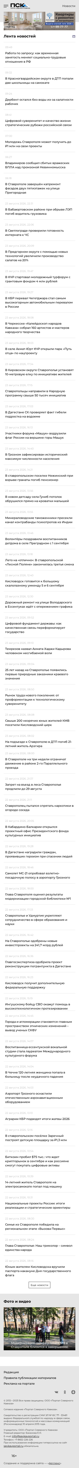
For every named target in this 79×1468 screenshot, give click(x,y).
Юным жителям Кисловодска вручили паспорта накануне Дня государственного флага (38, 1271)
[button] (8, 1328)
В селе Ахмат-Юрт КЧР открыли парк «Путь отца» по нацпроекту (38, 351)
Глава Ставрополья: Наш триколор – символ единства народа (38, 1248)
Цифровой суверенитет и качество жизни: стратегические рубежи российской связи (38, 123)
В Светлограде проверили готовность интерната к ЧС (34, 233)
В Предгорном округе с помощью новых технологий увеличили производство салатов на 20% (36, 256)
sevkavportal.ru (13, 1446)
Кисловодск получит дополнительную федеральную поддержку (34, 985)
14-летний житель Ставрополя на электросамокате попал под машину (33, 1184)
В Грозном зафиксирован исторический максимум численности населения (36, 456)
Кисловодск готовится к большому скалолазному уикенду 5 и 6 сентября (34, 583)
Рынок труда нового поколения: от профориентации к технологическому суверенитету (35, 700)
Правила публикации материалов (30, 1378)
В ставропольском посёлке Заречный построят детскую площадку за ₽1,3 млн (36, 1138)
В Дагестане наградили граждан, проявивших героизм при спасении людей (38, 854)
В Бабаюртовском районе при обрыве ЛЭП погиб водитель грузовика (38, 211)
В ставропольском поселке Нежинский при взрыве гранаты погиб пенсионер (39, 478)
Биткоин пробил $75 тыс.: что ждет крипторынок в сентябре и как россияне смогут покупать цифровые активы (37, 1161)
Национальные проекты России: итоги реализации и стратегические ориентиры (37, 1205)
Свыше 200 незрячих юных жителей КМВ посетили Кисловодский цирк (37, 723)
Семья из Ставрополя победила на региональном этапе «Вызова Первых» (35, 1226)
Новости (68, 6)
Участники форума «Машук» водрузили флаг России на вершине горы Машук (35, 435)
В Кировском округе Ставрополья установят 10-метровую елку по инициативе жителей (39, 372)
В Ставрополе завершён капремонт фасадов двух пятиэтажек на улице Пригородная (33, 188)
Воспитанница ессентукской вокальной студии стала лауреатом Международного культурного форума (37, 1051)
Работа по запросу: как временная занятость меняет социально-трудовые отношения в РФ (35, 57)
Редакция (11, 1372)
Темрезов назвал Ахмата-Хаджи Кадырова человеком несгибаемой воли (38, 651)
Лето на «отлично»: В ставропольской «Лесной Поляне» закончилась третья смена (39, 562)
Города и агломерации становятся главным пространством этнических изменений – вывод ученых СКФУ (38, 1026)
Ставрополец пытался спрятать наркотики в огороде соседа (39, 808)
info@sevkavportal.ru (25, 1436)
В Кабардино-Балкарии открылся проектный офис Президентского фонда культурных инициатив (37, 831)
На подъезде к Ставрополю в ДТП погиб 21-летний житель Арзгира (38, 744)
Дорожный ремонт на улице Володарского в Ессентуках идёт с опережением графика (38, 604)
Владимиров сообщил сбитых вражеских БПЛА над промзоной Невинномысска (37, 165)
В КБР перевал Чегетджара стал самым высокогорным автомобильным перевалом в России (39, 302)
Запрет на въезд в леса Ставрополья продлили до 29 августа (33, 787)
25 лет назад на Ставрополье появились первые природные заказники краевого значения (36, 674)
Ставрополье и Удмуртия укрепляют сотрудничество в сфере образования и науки (36, 920)
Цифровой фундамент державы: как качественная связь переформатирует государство (35, 628)
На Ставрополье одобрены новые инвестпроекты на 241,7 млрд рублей (34, 943)
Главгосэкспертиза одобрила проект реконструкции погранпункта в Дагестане (38, 964)
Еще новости (39, 1285)
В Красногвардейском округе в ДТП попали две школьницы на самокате (39, 80)
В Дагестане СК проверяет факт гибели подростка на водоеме (35, 414)
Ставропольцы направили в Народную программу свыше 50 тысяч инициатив (35, 393)
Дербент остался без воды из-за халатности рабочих (39, 102)
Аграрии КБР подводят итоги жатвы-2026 (37, 1119)
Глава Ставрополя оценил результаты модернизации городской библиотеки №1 (38, 896)
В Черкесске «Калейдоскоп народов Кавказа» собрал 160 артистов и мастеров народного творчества (37, 328)
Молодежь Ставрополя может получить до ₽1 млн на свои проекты (38, 144)
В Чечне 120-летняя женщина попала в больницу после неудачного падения (35, 1074)
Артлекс (54, 1463)
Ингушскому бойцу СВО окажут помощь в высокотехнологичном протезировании (37, 1006)
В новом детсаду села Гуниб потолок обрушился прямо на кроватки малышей (37, 499)
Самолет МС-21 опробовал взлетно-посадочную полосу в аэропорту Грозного (37, 875)
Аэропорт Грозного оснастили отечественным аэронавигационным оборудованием (34, 1098)
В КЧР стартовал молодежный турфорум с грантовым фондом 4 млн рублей (37, 279)
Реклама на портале (19, 1383)
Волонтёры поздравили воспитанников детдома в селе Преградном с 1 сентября (37, 541)
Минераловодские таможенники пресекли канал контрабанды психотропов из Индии (38, 520)
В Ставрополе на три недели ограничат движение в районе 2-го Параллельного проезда (36, 763)
